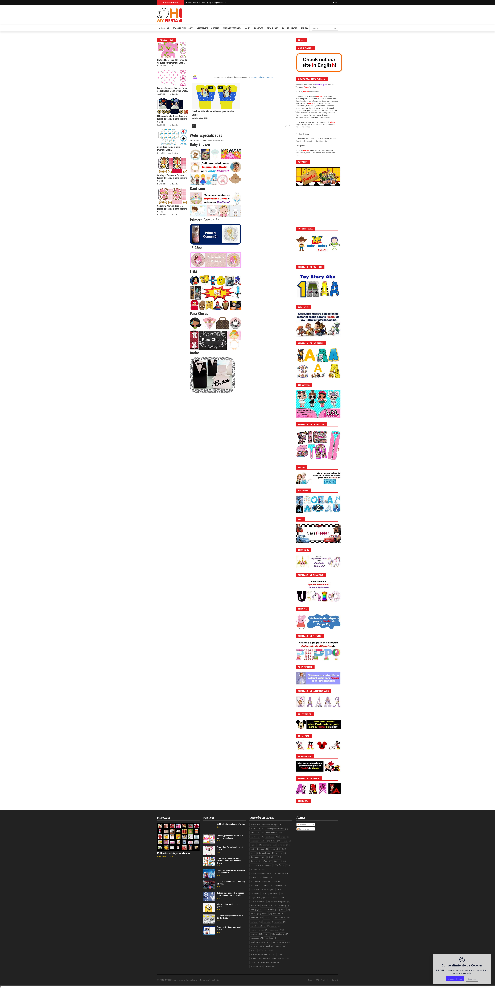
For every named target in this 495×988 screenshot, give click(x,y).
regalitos (254, 934)
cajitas (253, 845)
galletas (253, 877)
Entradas (302, 825)
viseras (273, 962)
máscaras (254, 918)
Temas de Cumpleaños (183, 28)
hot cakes (278, 885)
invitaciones (255, 893)
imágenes (270, 889)
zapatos (268, 966)
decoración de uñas (258, 857)
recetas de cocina (257, 930)
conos (253, 853)
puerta (273, 926)
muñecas (276, 914)
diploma (254, 861)
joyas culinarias (272, 893)
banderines (255, 837)
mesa (283, 910)
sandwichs (280, 934)
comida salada (275, 849)
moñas (264, 914)
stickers (278, 946)
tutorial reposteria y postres (273, 958)
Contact (335, 980)
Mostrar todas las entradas (262, 77)
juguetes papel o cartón (270, 897)
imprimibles (255, 889)
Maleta (253, 825)
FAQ (317, 980)
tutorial (253, 958)
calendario (267, 845)
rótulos (266, 934)
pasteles (254, 922)
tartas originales (257, 954)
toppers (272, 954)
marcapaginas (256, 910)
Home (310, 980)
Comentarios (304, 829)
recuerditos (274, 930)
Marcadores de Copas (270, 825)
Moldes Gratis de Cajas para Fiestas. (173, 853)
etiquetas (268, 865)
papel (267, 918)
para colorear (280, 918)
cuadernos (266, 853)
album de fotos (271, 833)
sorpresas (280, 942)
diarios (273, 857)
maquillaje (283, 906)
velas (263, 962)
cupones (279, 853)
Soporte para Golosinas (274, 829)
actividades (255, 833)
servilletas (269, 938)
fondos (281, 865)
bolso (273, 841)
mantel (253, 906)
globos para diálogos (259, 881)
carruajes (281, 845)
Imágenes (258, 28)
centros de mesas (257, 849)
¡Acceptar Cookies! (455, 979)
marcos (271, 910)
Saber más (472, 979)
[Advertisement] (242, 56)
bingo (283, 837)
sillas (268, 942)
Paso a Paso (272, 28)
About (325, 980)
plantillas (278, 922)
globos (264, 877)
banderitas (270, 837)
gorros (274, 881)
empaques (255, 865)
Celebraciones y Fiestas (208, 28)
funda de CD (255, 869)
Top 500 (304, 28)
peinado (267, 922)
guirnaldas (254, 885)
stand (268, 946)
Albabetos (164, 28)
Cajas (247, 28)
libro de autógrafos (278, 902)
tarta (265, 950)
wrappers (254, 966)
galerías (281, 873)
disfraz (264, 861)
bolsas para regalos (258, 841)
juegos (253, 897)
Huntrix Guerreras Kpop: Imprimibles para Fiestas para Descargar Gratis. (214, 2)
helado (267, 885)
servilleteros (255, 942)
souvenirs (254, 946)
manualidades (267, 906)
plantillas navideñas (258, 926)
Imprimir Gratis (289, 28)
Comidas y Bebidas (231, 28)
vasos (253, 962)
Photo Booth (255, 829)
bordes (284, 841)
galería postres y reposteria (261, 873)
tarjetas (253, 950)
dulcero (276, 861)
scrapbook (255, 938)
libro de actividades (258, 902)
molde (253, 914)
